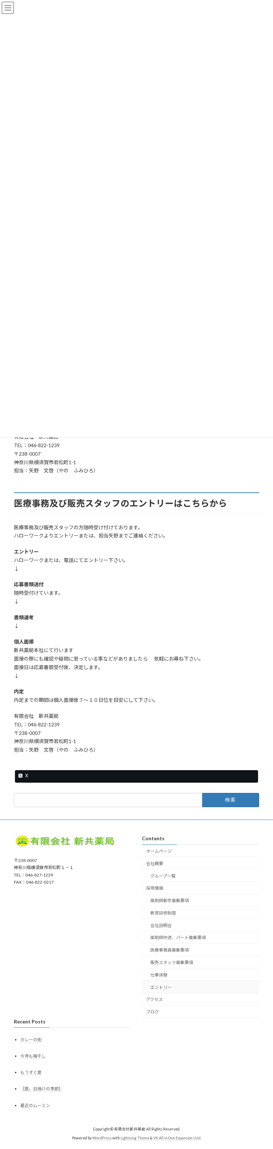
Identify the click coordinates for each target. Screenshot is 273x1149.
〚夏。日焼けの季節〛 (41, 1088)
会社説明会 (161, 925)
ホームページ (159, 851)
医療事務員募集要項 (169, 950)
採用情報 (154, 888)
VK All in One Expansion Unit (177, 1138)
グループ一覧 (163, 876)
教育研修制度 (163, 913)
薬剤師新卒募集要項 (169, 900)
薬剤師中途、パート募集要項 (178, 937)
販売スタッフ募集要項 (171, 962)
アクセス (154, 999)
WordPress (102, 1138)
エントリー (161, 987)
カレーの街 (31, 1039)
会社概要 (154, 863)
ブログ (152, 1012)
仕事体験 (158, 975)
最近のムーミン (35, 1105)
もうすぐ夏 (31, 1072)
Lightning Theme (135, 1138)
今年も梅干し (33, 1056)
